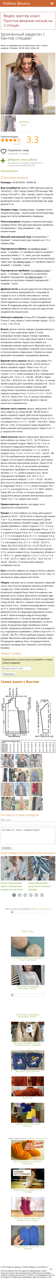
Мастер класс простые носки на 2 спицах (28, 1219)
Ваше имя (5, 819)
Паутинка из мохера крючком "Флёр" (27, 987)
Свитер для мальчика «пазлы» (27, 1124)
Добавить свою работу (22, 159)
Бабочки (27, 1097)
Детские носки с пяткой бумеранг (27, 1162)
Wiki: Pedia (28, 931)
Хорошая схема (15, 140)
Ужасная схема (3, 140)
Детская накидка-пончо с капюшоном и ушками (27, 1043)
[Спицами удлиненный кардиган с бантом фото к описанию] (28, 84)
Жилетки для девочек (27, 1071)
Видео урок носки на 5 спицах (28, 1247)
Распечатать (9, 171)
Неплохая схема (7, 140)
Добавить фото (24, 123)
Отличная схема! (19, 140)
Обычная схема (11, 140)
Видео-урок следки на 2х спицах (27, 1190)
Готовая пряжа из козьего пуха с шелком (28, 958)
